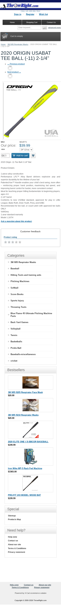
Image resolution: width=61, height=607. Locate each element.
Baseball (15, 268)
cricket (14, 361)
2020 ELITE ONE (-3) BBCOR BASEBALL (28, 441)
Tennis (14, 335)
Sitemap (12, 516)
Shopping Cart (31, 22)
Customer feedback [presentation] (30, 231)
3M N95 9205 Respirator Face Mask (25, 392)
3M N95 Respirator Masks (17, 44)
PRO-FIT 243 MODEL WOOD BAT (24, 495)
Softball (14, 288)
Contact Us (51, 22)
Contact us (13, 541)
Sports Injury (17, 300)
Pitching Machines (20, 281)
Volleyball (15, 329)
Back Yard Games (19, 322)
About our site (14, 544)
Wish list (43, 14)
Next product (14, 72)
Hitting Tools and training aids (26, 275)
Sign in (17, 14)
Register (30, 14)
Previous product (16, 64)
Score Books (17, 294)
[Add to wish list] (33, 155)
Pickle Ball (16, 348)
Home (3, 44)
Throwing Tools (18, 307)
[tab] (30, 231)
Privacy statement (16, 552)
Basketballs (16, 341)
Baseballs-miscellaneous (23, 354)
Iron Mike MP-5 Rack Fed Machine (25, 468)
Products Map (14, 519)
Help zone (12, 537)
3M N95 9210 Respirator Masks (23, 415)
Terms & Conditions (17, 548)
